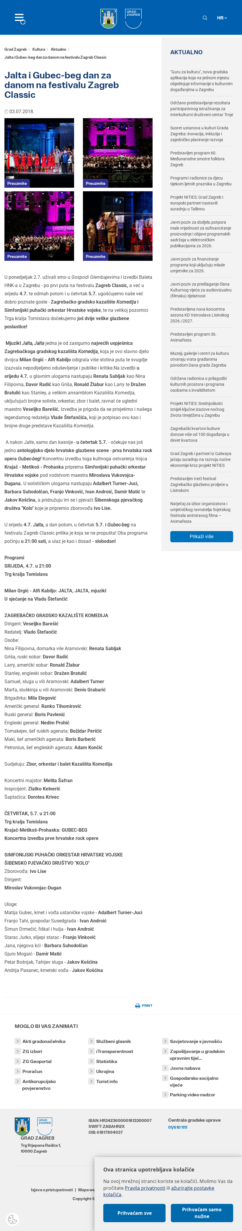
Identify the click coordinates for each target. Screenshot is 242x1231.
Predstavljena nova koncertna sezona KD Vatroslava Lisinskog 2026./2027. (199, 315)
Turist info (106, 1081)
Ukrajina (105, 1071)
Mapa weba (89, 1189)
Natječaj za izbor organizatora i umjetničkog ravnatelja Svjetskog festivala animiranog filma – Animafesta (200, 512)
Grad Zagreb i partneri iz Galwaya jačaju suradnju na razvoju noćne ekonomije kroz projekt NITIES (200, 459)
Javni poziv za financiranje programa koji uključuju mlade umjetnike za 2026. (197, 265)
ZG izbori (32, 1051)
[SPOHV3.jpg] (118, 153)
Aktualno (58, 49)
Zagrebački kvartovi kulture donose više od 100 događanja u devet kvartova (199, 434)
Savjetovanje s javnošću (196, 1041)
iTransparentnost (114, 1051)
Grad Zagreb (15, 49)
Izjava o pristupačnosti (52, 1189)
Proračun (32, 1071)
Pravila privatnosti (145, 1188)
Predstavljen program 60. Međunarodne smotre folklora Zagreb (197, 159)
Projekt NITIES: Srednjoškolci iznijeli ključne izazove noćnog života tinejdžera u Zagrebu (197, 409)
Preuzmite (17, 183)
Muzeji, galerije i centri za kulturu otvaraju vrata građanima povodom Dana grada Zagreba (199, 359)
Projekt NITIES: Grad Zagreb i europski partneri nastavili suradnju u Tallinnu (196, 203)
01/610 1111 (177, 1127)
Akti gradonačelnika (44, 1041)
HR (220, 17)
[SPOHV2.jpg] (39, 226)
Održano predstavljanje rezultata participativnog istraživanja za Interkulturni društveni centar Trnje (201, 108)
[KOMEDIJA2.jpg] (118, 226)
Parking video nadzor (192, 1094)
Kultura (38, 49)
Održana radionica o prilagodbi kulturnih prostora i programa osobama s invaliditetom (198, 384)
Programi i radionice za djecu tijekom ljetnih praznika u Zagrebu (201, 181)
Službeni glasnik (113, 1041)
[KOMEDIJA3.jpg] (39, 153)
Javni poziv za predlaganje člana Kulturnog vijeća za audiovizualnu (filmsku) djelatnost (201, 290)
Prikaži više (201, 536)
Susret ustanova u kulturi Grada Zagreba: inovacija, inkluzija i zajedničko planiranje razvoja (199, 134)
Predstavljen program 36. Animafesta (193, 337)
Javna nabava (185, 1068)
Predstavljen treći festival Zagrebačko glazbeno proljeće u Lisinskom (199, 484)
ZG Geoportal (37, 1061)
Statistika (106, 1061)
